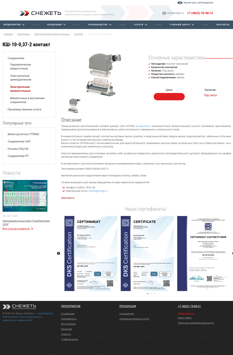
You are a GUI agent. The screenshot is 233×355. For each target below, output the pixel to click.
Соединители (16, 58)
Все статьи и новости (16, 228)
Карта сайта (185, 317)
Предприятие (12, 25)
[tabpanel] (91, 253)
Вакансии (66, 329)
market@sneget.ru (98, 191)
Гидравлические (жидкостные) (20, 66)
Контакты (223, 25)
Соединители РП (18, 156)
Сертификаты (68, 318)
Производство (98, 25)
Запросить (169, 96)
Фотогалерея (68, 324)
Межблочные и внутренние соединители (27, 100)
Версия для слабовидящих (198, 2)
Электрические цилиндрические (20, 77)
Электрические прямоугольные (20, 88)
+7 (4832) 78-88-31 (200, 13)
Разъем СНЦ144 (18, 148)
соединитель (143, 126)
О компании (68, 313)
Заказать (68, 198)
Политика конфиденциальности (196, 323)
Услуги (138, 25)
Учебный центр (180, 25)
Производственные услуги (24, 109)
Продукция (54, 25)
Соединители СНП (19, 141)
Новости (66, 334)
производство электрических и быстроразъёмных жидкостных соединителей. (28, 317)
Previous (58, 253)
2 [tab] (151, 293)
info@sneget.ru (175, 13)
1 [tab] (147, 293)
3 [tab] (154, 293)
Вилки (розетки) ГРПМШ (23, 134)
